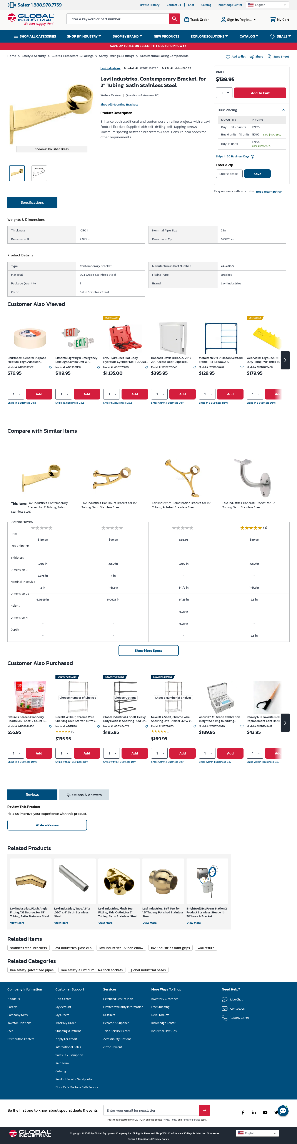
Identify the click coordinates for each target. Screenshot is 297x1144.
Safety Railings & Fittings (116, 55)
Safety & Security (34, 55)
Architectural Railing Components (164, 55)
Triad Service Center (116, 1031)
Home (11, 55)
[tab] (32, 202)
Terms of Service (191, 1119)
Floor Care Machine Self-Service (76, 1087)
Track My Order (65, 1023)
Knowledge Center (230, 5)
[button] (267, 5)
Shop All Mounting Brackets (119, 104)
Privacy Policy (170, 1119)
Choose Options (125, 697)
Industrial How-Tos (164, 1031)
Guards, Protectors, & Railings (72, 55)
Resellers (109, 1015)
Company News (17, 1015)
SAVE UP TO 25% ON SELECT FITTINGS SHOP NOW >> (148, 46)
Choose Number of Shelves (78, 697)
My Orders (62, 1015)
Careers (12, 1007)
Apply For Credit (66, 1039)
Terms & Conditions (139, 1139)
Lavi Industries (110, 68)
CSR (10, 1031)
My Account (63, 1007)
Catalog (206, 5)
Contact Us (174, 5)
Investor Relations (19, 1023)
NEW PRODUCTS (166, 36)
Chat (191, 5)
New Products (160, 1015)
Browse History (150, 5)
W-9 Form (62, 1063)
